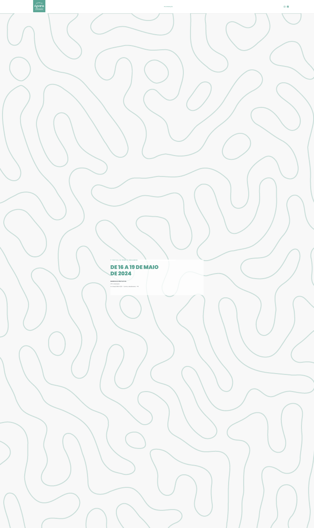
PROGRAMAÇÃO (168, 6)
